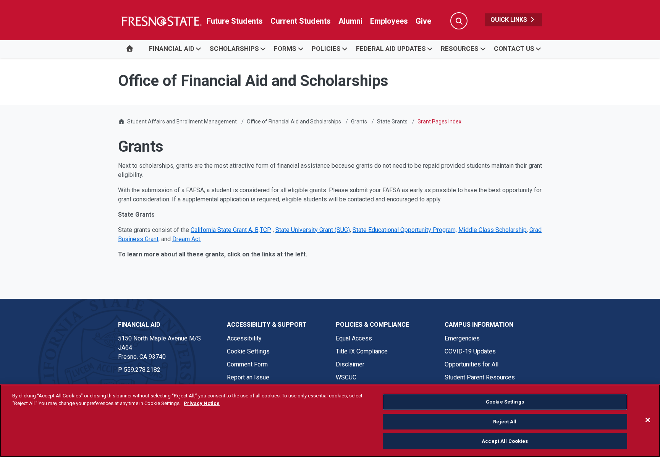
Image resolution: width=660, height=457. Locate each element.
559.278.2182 (142, 369)
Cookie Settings (248, 351)
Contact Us (514, 48)
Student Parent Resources (480, 377)
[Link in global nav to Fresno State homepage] (161, 21)
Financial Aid (171, 48)
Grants (359, 121)
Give (423, 21)
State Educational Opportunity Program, (405, 229)
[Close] (647, 420)
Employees (389, 21)
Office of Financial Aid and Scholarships (294, 121)
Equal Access (354, 338)
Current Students (300, 21)
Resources (460, 48)
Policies (326, 48)
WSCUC (346, 377)
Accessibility (244, 338)
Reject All (504, 422)
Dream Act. (186, 239)
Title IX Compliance (362, 351)
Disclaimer (350, 364)
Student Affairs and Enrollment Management (182, 121)
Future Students (235, 21)
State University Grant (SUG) (312, 229)
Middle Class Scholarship (492, 229)
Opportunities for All (471, 364)
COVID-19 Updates (470, 351)
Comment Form (247, 364)
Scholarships (234, 48)
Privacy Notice (202, 403)
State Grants (392, 121)
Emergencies (462, 338)
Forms (285, 48)
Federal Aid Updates (391, 48)
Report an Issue (248, 377)
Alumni (350, 21)
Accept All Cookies (505, 441)
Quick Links (509, 19)
